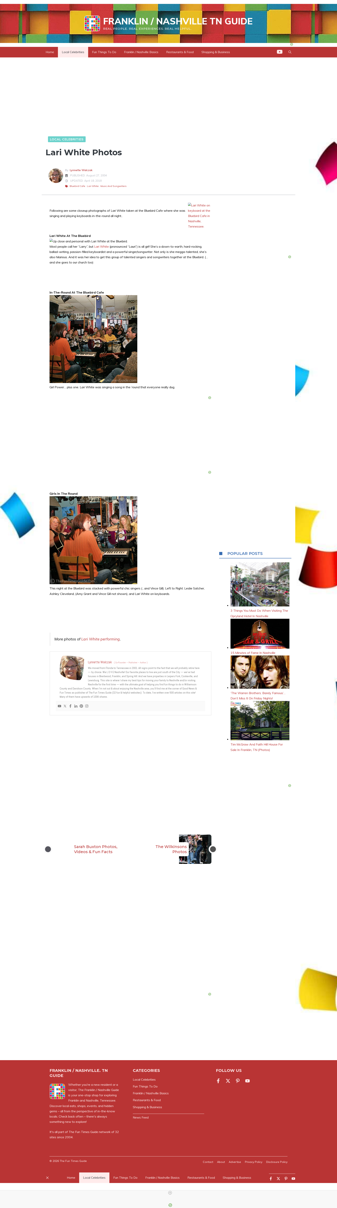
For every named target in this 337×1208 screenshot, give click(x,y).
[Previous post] (48, 849)
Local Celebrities (73, 52)
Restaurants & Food (180, 52)
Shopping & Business (215, 52)
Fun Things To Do (104, 52)
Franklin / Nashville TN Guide (178, 21)
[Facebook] (70, 706)
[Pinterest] (81, 706)
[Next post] (213, 849)
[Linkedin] (76, 706)
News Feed (141, 1117)
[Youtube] (59, 706)
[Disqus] (130, 933)
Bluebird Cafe (77, 186)
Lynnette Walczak (81, 170)
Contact (208, 1162)
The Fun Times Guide (83, 1132)
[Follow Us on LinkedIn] (238, 1081)
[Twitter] (65, 706)
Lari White (93, 186)
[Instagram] (87, 706)
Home (50, 52)
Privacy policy (253, 1162)
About (221, 1162)
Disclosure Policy (276, 1162)
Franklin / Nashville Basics (141, 52)
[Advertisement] (130, 768)
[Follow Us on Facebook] (219, 1081)
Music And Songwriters (113, 186)
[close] (170, 1193)
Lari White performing (100, 639)
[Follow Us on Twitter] (228, 1081)
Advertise (235, 1162)
